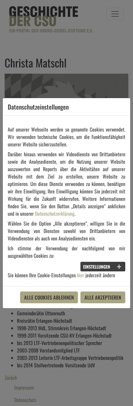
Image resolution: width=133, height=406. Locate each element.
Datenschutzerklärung (55, 213)
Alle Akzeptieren (102, 297)
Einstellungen (96, 266)
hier (80, 275)
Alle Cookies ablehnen (49, 297)
